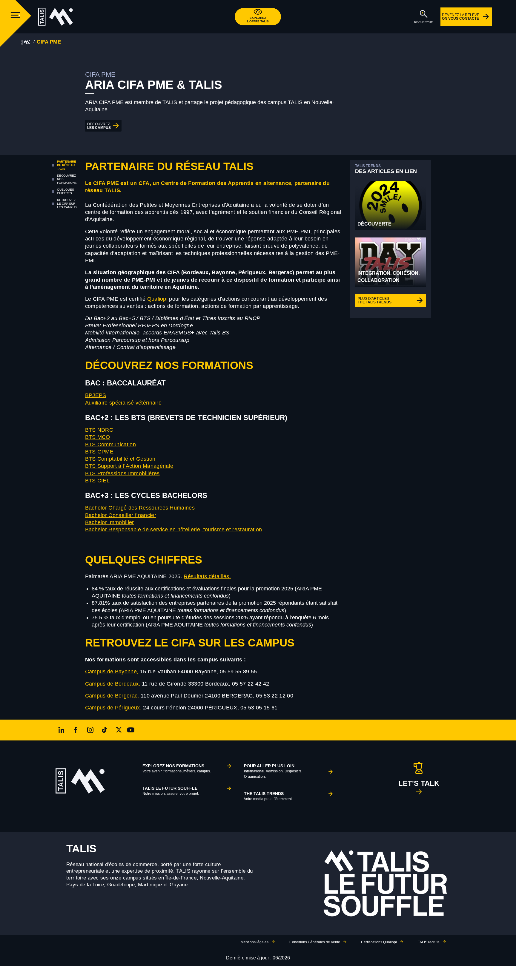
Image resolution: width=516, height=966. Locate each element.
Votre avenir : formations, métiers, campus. (176, 768)
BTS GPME (99, 452)
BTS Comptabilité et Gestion (120, 459)
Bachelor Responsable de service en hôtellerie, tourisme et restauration (173, 530)
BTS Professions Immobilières (122, 473)
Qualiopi (158, 299)
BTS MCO (97, 437)
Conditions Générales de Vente (314, 942)
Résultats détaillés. (207, 576)
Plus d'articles (374, 300)
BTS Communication (110, 444)
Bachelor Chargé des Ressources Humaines (140, 508)
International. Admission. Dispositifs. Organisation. (273, 771)
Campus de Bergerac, (113, 696)
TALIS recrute (429, 942)
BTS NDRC (99, 430)
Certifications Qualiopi (379, 942)
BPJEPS (95, 395)
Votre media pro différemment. (268, 796)
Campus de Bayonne (111, 672)
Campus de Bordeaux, (112, 684)
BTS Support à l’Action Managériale (129, 466)
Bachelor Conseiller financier (120, 515)
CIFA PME (49, 42)
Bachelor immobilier (109, 522)
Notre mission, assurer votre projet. (170, 791)
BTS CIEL (97, 481)
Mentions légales (254, 942)
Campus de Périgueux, (113, 708)
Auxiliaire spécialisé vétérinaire (124, 403)
